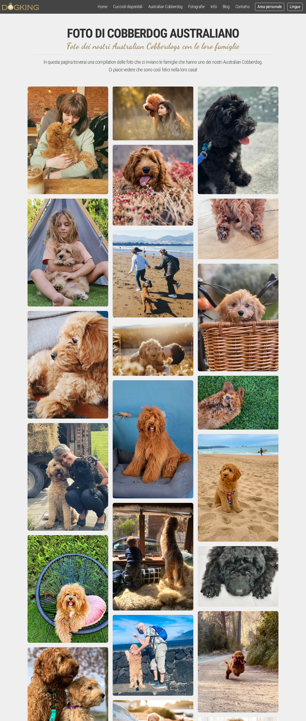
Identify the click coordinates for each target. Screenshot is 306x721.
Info (214, 6)
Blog (226, 6)
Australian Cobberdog (165, 6)
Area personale (269, 6)
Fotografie (196, 6)
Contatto (242, 6)
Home (102, 6)
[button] (68, 140)
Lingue (295, 6)
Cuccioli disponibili (127, 6)
